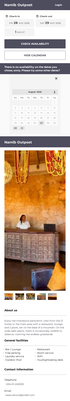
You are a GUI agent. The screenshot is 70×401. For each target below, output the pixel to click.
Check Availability (35, 43)
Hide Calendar (35, 55)
